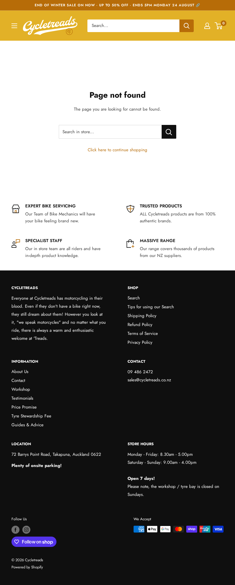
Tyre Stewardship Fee (31, 416)
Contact (18, 380)
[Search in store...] (169, 132)
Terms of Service (143, 333)
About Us (19, 371)
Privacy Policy (140, 342)
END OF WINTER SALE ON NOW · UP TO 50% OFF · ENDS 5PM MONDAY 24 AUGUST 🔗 (117, 5)
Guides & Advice (27, 425)
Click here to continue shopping (117, 150)
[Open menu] (14, 25)
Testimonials (22, 398)
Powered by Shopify (27, 567)
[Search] (186, 25)
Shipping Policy (142, 316)
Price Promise (24, 407)
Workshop (20, 389)
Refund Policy (140, 324)
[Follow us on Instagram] (26, 530)
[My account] (207, 26)
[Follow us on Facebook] (15, 530)
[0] (218, 25)
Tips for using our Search (151, 307)
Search (134, 298)
